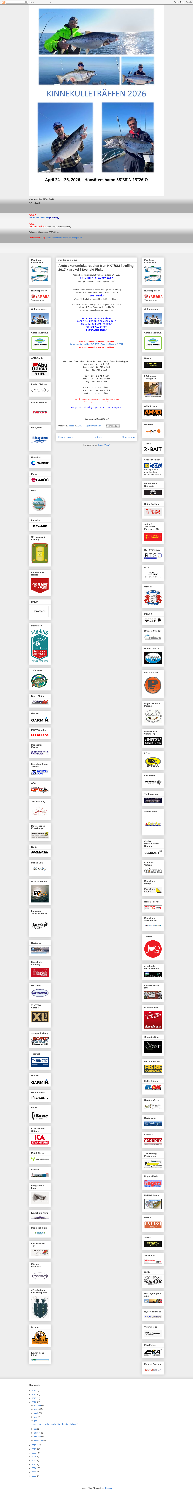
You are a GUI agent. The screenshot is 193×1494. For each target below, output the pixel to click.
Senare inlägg (65, 437)
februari (37, 1405)
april (36, 1413)
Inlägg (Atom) (104, 445)
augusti (37, 1433)
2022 (34, 1461)
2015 (34, 1394)
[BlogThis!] (110, 426)
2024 (34, 1468)
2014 (34, 1391)
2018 (34, 1445)
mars (36, 1409)
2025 (34, 1472)
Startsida (97, 437)
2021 (34, 1457)
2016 (34, 1398)
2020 (34, 1453)
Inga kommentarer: (93, 426)
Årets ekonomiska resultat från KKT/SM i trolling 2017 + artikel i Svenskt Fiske (96, 267)
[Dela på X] (112, 426)
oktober (37, 1436)
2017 (34, 1402)
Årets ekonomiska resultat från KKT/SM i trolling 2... (56, 1424)
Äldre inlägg (128, 437)
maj (36, 1417)
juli (35, 1429)
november (38, 1440)
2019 (34, 1449)
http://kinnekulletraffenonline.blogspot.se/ (64, 238)
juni (36, 1421)
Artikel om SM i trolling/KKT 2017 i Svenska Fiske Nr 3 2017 (96, 344)
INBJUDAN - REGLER (39, 217)
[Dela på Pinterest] (118, 426)
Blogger (108, 1488)
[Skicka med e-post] (107, 426)
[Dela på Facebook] (115, 426)
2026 (34, 1476)
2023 (34, 1464)
